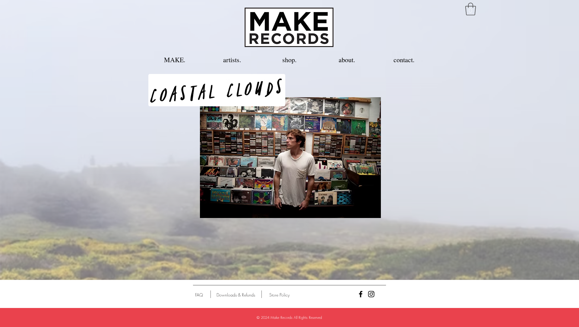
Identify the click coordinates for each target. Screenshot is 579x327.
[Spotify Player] (334, 84)
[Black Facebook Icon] (360, 294)
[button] (470, 9)
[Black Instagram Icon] (371, 294)
